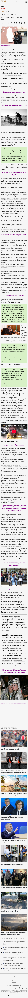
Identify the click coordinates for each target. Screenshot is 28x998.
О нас (14, 976)
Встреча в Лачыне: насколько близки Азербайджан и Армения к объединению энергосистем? (13, 933)
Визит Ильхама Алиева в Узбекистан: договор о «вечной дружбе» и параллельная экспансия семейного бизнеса (15, 959)
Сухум (2, 19)
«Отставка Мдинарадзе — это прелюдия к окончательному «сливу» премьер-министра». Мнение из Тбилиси (12, 818)
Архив (3, 11)
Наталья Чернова (16, 17)
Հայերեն (2, 6)
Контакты (14, 980)
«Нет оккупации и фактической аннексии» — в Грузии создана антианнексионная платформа (14, 888)
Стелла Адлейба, (5, 17)
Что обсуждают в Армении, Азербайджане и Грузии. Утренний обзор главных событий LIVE (13, 748)
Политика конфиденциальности (14, 985)
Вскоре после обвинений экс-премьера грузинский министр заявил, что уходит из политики (13, 841)
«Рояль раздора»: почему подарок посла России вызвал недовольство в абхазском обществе (14, 910)
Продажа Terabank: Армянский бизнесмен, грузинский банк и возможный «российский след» (14, 943)
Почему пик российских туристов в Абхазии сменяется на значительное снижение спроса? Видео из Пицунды (14, 794)
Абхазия (3, 8)
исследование (4, 185)
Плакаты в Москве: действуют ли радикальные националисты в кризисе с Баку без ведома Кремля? (13, 771)
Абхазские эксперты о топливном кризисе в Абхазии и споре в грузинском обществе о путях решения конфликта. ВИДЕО (14, 864)
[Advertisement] (14, 716)
